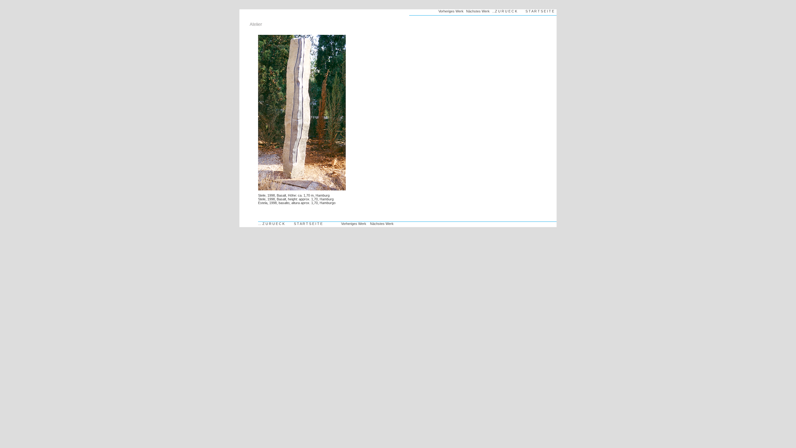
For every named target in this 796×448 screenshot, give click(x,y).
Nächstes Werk (478, 11)
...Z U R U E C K (504, 11)
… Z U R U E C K (271, 224)
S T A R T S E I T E (539, 11)
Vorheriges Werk (451, 11)
